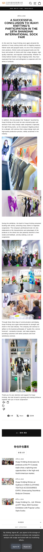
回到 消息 (23, 433)
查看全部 (21, 452)
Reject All (27, 547)
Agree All (16, 547)
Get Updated (21, 527)
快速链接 (21, 522)
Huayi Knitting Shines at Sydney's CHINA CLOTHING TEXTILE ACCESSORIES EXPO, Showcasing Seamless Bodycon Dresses (28, 487)
